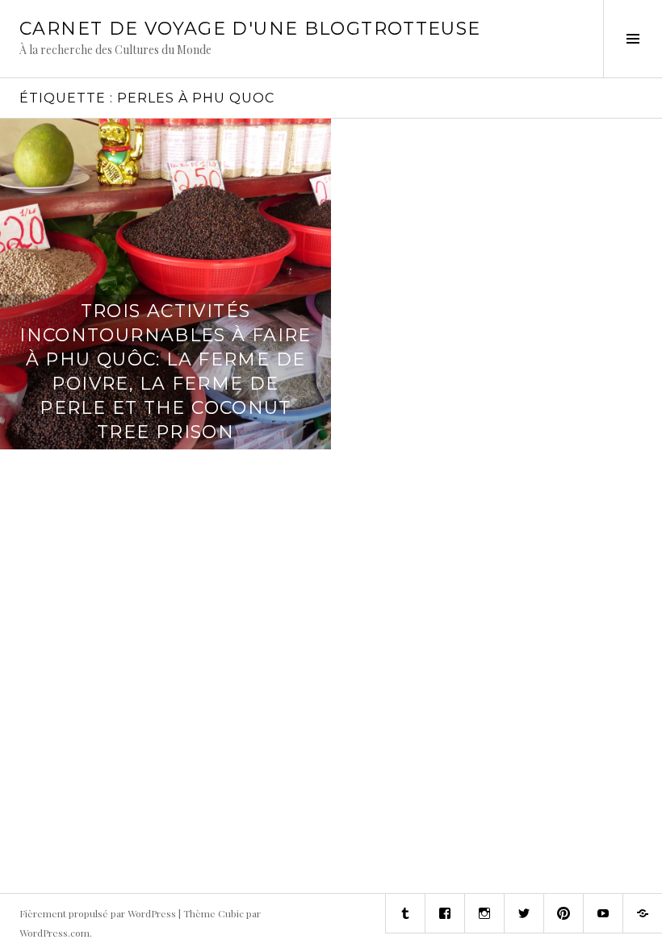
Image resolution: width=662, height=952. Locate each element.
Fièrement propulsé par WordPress (97, 913)
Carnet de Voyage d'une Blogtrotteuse (250, 29)
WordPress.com (54, 932)
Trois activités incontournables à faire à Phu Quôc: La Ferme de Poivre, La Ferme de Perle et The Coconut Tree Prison (165, 371)
